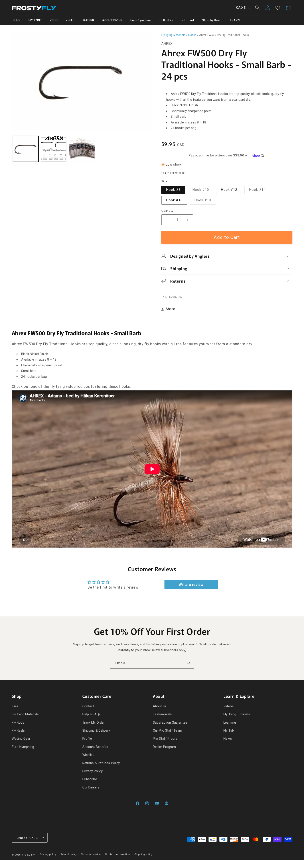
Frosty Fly (28, 854)
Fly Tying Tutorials (236, 714)
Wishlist (88, 755)
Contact (88, 706)
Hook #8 (173, 190)
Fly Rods (18, 722)
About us (159, 706)
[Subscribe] (189, 663)
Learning (229, 722)
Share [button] (170, 309)
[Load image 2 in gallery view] (54, 149)
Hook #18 (205, 201)
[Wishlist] (278, 8)
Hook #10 (203, 190)
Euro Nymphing (23, 747)
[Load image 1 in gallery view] (26, 149)
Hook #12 (229, 190)
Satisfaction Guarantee (170, 722)
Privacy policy (48, 854)
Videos (228, 706)
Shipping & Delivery (96, 731)
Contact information (117, 854)
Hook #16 (174, 200)
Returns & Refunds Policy (101, 763)
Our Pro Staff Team (167, 731)
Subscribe (89, 779)
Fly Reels (18, 731)
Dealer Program (164, 747)
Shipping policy (143, 854)
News (227, 739)
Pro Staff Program (166, 739)
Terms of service (91, 854)
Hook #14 (259, 190)
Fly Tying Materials (173, 35)
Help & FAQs (91, 714)
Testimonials (162, 714)
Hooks (192, 35)
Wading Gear (21, 739)
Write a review (191, 585)
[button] (257, 8)
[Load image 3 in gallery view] (82, 149)
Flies (15, 706)
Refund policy (69, 854)
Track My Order (93, 722)
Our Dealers (90, 787)
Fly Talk (228, 731)
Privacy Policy (92, 771)
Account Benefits (95, 747)
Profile (87, 739)
